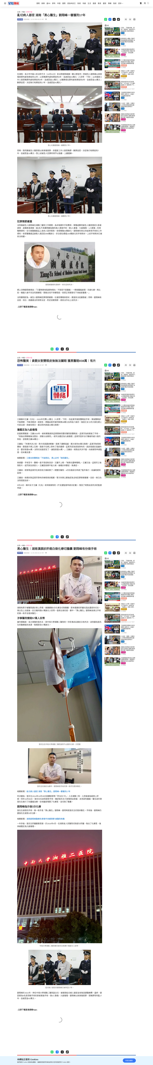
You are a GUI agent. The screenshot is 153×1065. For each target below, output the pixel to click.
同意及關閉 (129, 1060)
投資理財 (123, 65)
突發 (122, 43)
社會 (122, 33)
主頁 (18, 12)
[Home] (14, 3)
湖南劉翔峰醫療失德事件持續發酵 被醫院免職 (46, 819)
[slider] (57, 414)
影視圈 (123, 54)
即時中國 (29, 12)
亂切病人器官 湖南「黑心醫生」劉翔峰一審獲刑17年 (48, 791)
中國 (23, 12)
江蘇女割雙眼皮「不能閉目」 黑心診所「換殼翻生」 (48, 458)
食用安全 (123, 76)
